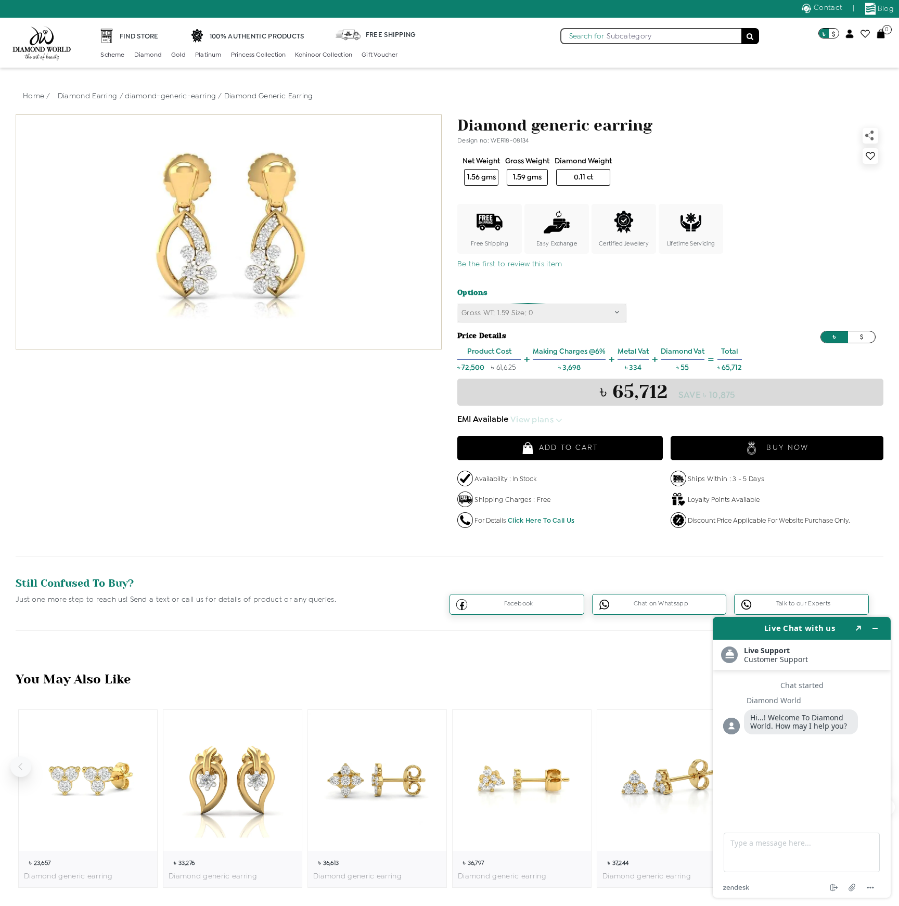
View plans (533, 420)
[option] (88, 798)
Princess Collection (258, 55)
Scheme (112, 55)
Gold (178, 55)
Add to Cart (568, 448)
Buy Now (785, 448)
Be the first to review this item (509, 264)
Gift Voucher (379, 55)
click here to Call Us (541, 521)
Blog (885, 9)
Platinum (208, 55)
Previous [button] (20, 766)
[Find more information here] (801, 757)
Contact (827, 8)
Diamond (148, 55)
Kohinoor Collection (323, 55)
